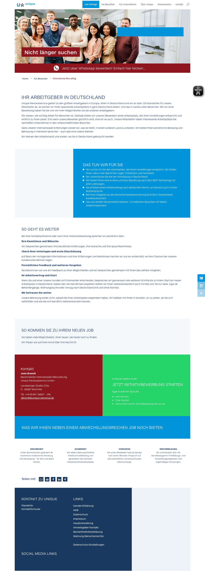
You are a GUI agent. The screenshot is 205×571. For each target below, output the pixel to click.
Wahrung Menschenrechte (88, 536)
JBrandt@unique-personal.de (37, 397)
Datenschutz (80, 514)
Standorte (27, 505)
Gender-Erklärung (83, 505)
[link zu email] (41, 479)
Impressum (79, 518)
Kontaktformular (30, 509)
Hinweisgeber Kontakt (85, 527)
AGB (75, 510)
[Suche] (187, 4)
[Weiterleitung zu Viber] (128, 367)
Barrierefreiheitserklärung (87, 531)
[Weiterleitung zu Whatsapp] (115, 367)
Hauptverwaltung (83, 523)
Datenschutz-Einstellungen (88, 544)
